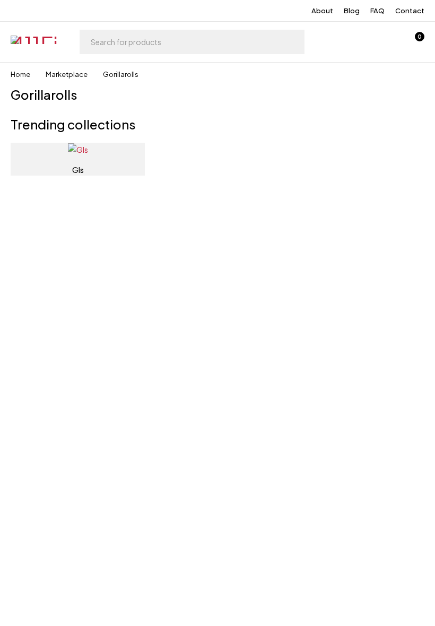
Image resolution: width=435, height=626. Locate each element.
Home (20, 74)
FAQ (377, 10)
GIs (78, 170)
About (322, 10)
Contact (409, 10)
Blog (352, 10)
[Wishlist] (386, 42)
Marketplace (67, 74)
